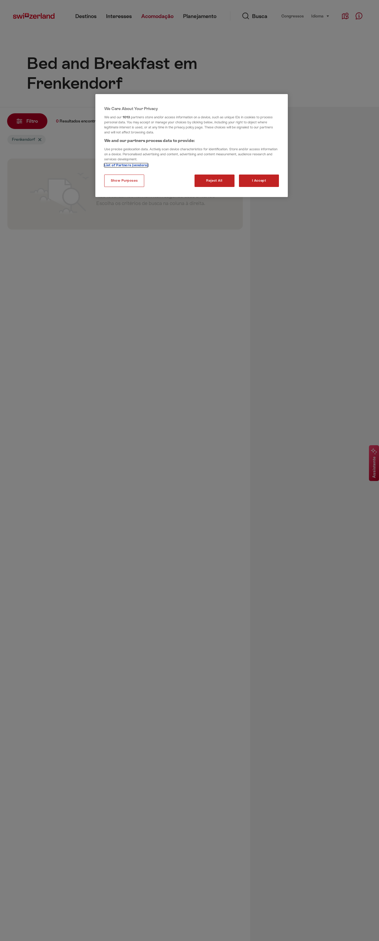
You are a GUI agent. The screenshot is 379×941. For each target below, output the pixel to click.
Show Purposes (124, 181)
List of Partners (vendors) (126, 165)
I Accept (259, 181)
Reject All (214, 181)
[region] (191, 145)
